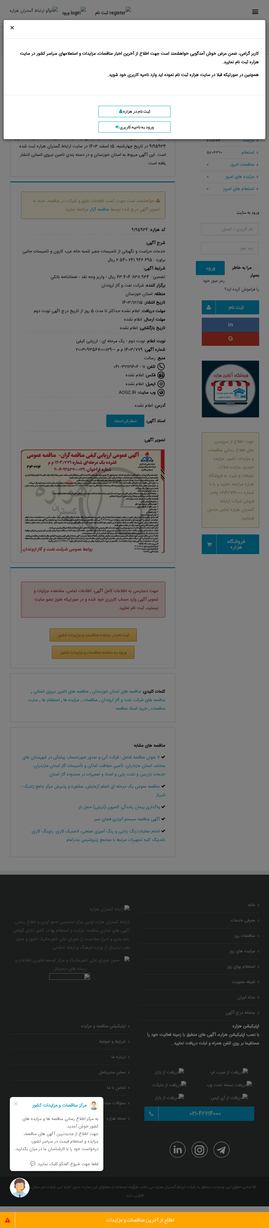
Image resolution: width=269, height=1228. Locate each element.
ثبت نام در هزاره (136, 111)
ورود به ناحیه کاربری (136, 127)
